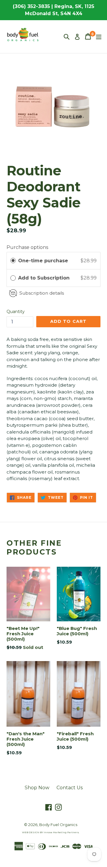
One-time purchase (43, 260)
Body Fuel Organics (58, 824)
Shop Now (37, 787)
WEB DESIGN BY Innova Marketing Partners (50, 832)
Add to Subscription (44, 278)
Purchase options (27, 247)
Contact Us (69, 787)
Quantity (16, 311)
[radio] (13, 261)
